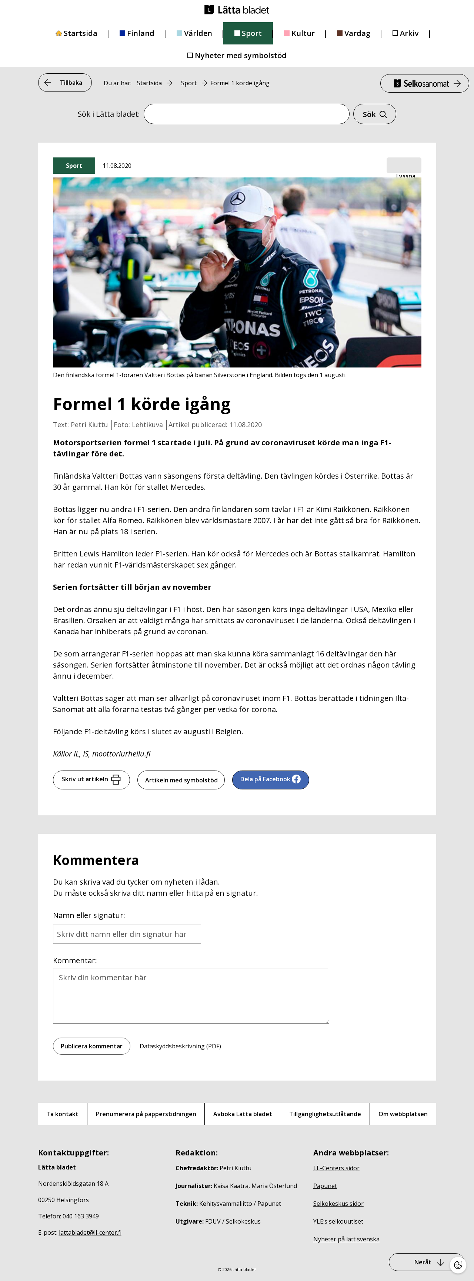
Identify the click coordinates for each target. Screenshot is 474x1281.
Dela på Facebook (265, 779)
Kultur (303, 33)
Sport (252, 33)
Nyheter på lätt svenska (346, 1239)
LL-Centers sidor (336, 1168)
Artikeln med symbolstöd (181, 780)
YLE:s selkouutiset (338, 1221)
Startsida (80, 33)
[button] (404, 165)
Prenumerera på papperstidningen (146, 1114)
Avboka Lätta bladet (242, 1114)
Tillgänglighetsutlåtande (325, 1114)
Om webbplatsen (403, 1114)
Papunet (325, 1186)
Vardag (357, 33)
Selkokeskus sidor (338, 1204)
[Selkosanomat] (424, 83)
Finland (140, 33)
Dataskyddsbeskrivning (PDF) (180, 1046)
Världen (198, 33)
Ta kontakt (62, 1114)
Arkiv (409, 33)
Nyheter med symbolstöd (241, 55)
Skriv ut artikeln (85, 779)
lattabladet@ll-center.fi (90, 1232)
